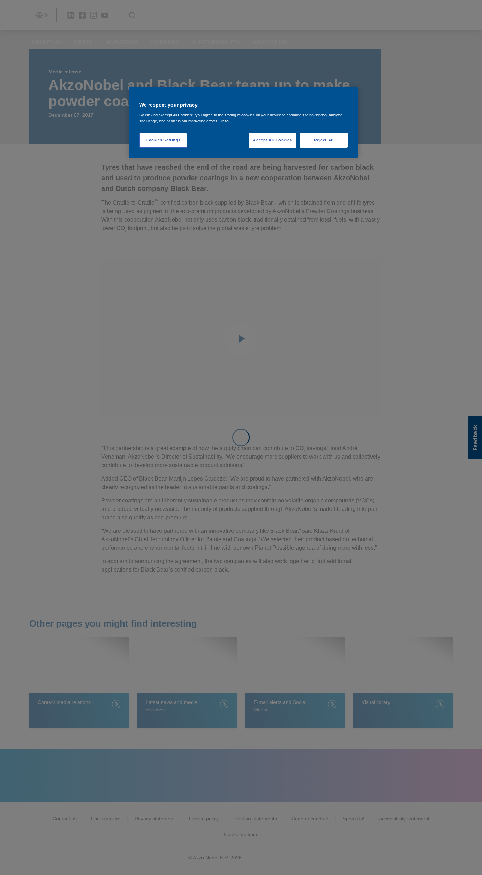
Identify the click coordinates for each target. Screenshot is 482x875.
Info (225, 121)
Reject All (324, 140)
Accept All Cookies (272, 140)
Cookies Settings (163, 140)
